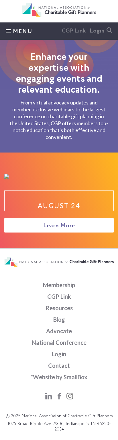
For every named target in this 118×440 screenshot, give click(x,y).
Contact (59, 365)
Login (97, 31)
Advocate (59, 330)
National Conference (59, 342)
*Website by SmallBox (59, 377)
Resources (59, 307)
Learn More (59, 226)
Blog (59, 319)
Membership (59, 284)
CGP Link (74, 31)
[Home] (59, 16)
